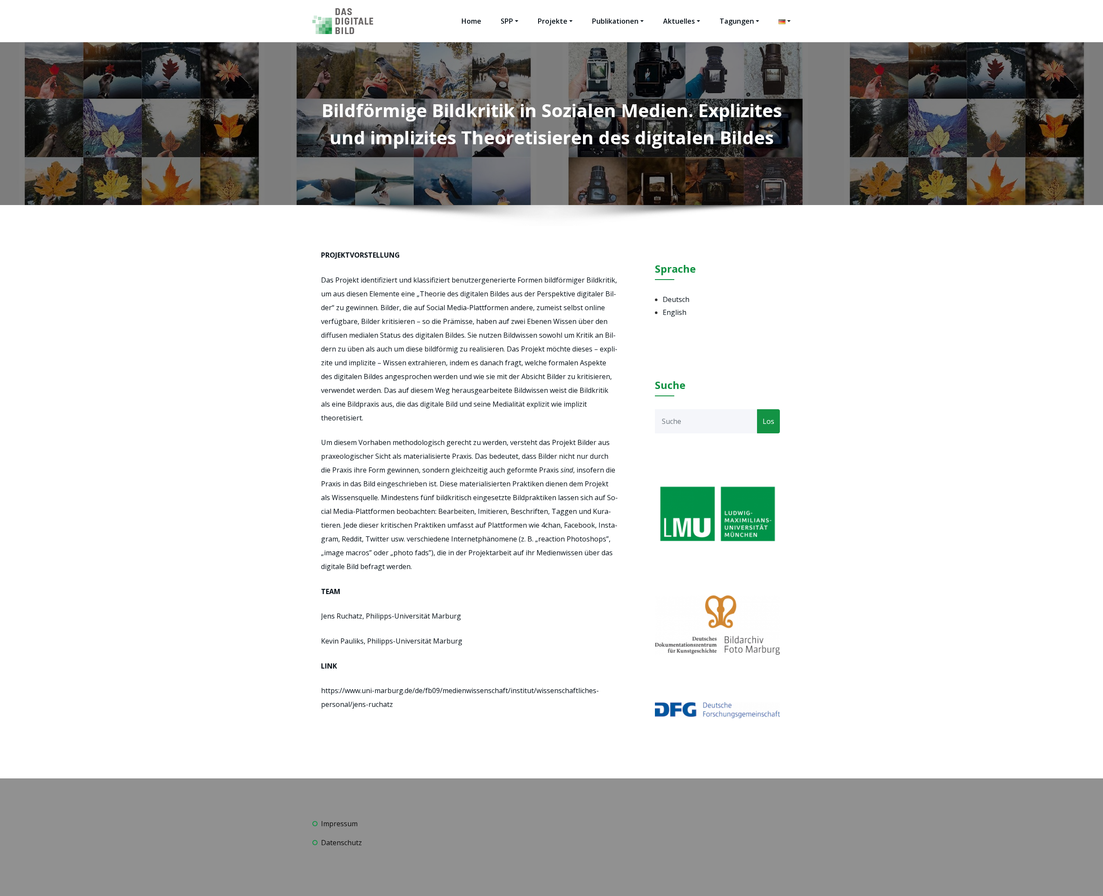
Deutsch (676, 299)
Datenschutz (341, 842)
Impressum (339, 823)
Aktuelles (679, 21)
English (674, 312)
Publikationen (615, 21)
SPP (507, 21)
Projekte (552, 21)
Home (471, 21)
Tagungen (737, 21)
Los (768, 421)
